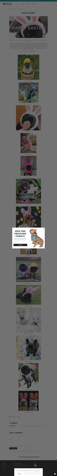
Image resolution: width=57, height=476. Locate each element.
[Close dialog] (43, 228)
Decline (36, 473)
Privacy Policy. (37, 470)
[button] (55, 474)
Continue (20, 244)
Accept (28, 473)
